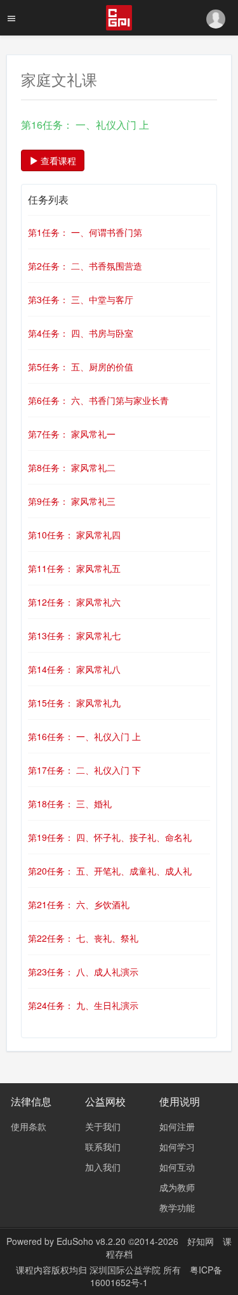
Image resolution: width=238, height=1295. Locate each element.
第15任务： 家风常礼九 (74, 702)
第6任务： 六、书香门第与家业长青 (98, 400)
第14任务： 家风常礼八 (74, 669)
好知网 (200, 1241)
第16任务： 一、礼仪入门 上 (84, 736)
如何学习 (177, 1146)
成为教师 (177, 1187)
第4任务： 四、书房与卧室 (80, 333)
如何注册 (177, 1126)
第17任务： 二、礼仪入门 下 (84, 770)
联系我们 (103, 1146)
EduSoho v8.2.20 (91, 1241)
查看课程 (57, 160)
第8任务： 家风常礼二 (72, 467)
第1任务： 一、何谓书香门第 (85, 232)
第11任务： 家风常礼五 (74, 568)
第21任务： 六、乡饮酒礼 (78, 904)
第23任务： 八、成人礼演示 (83, 971)
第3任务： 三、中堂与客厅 (80, 299)
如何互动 (177, 1167)
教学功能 (177, 1207)
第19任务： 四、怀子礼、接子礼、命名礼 (110, 837)
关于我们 (103, 1126)
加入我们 (103, 1167)
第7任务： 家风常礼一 (72, 433)
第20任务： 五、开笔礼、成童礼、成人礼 (110, 870)
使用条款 (28, 1126)
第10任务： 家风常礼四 (74, 534)
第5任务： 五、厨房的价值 (80, 366)
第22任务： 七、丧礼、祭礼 (83, 938)
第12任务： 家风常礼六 (74, 601)
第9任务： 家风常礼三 (72, 501)
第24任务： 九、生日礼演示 (83, 1005)
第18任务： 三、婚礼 (70, 803)
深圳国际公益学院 (126, 1269)
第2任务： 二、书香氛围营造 (85, 265)
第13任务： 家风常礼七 (74, 635)
